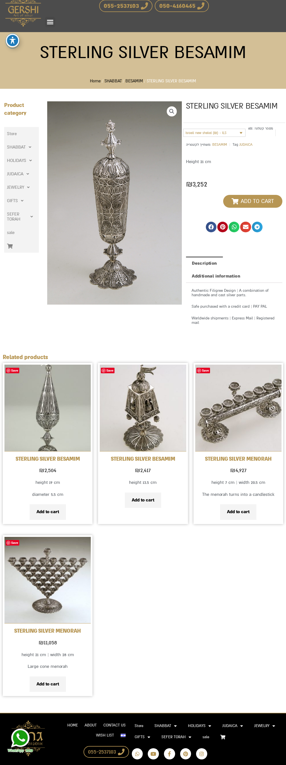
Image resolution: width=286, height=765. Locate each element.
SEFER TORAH (13, 216)
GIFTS (12, 201)
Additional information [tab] (216, 276)
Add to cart (48, 512)
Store (12, 134)
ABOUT (91, 725)
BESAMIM (134, 81)
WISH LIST (105, 735)
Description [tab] (204, 263)
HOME (72, 725)
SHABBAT (113, 81)
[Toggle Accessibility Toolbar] (12, 40)
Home (95, 81)
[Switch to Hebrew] (123, 735)
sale (11, 232)
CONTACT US (114, 725)
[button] (50, 22)
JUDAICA (15, 174)
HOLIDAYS (16, 160)
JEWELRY (15, 187)
